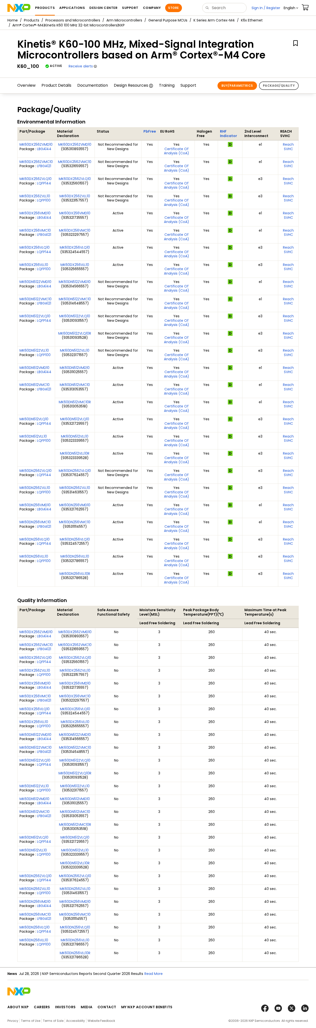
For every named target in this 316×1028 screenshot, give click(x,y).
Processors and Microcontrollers (72, 20)
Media (87, 1007)
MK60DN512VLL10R (74, 453)
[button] (291, 7)
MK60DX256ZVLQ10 (36, 178)
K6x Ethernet (252, 20)
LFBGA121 (44, 165)
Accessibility (75, 1021)
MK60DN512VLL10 (33, 436)
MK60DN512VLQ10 (34, 419)
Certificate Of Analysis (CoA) (176, 151)
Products (31, 20)
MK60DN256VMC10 (35, 522)
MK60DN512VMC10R (75, 402)
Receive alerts (81, 66)
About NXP (18, 1007)
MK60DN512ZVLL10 (34, 350)
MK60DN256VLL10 (34, 556)
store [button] (173, 8)
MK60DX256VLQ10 (35, 247)
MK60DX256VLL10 (34, 264)
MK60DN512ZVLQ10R (74, 333)
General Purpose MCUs (167, 20)
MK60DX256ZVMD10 (36, 144)
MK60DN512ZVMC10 (36, 299)
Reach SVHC (288, 146)
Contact (107, 1007)
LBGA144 (44, 148)
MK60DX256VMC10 (35, 230)
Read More (153, 973)
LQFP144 (44, 183)
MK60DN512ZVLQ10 (35, 316)
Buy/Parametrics (237, 85)
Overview (26, 85)
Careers (42, 1007)
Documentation (92, 85)
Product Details (56, 85)
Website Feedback (101, 1021)
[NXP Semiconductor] (18, 8)
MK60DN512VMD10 (34, 367)
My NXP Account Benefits (147, 1007)
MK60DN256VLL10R (74, 573)
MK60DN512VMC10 (35, 384)
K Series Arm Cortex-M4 (214, 20)
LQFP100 (44, 200)
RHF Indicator (228, 133)
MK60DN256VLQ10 (35, 539)
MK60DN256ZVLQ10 (36, 470)
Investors (65, 1007)
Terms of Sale (53, 1021)
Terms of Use (30, 1021)
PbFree (149, 131)
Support (188, 85)
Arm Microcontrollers (124, 20)
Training (167, 85)
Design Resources (131, 85)
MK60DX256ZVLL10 (35, 196)
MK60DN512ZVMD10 (35, 281)
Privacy (12, 1021)
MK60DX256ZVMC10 (36, 161)
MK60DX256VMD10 (35, 213)
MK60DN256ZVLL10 (35, 487)
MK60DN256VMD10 (35, 505)
